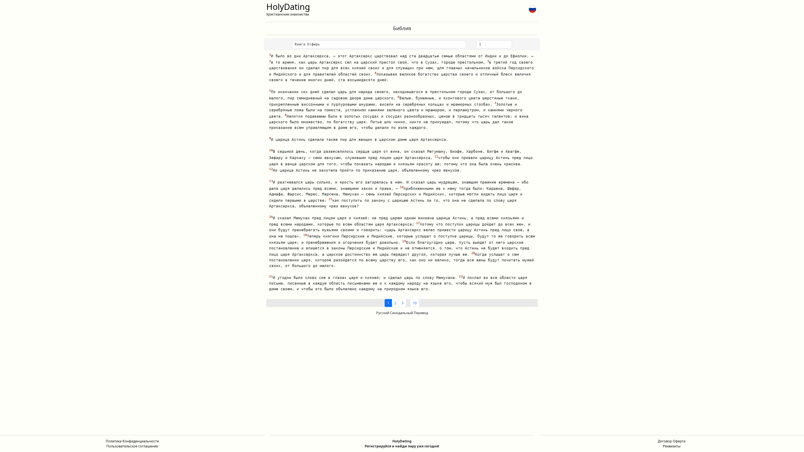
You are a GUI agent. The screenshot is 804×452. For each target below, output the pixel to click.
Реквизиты (671, 446)
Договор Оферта (671, 441)
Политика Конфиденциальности (132, 441)
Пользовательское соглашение (132, 446)
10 (415, 303)
